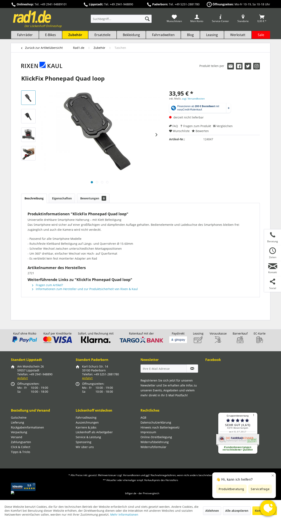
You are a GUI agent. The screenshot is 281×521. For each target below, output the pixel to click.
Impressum (148, 432)
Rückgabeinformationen (27, 427)
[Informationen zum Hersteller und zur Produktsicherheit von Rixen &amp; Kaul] (41, 67)
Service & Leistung (88, 437)
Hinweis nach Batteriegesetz (160, 427)
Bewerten (202, 131)
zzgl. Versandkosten (193, 98)
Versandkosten (131, 475)
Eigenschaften (62, 198)
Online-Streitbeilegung (156, 437)
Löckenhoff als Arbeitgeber (94, 432)
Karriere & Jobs (86, 427)
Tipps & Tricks (20, 452)
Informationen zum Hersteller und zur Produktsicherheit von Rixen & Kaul (86, 289)
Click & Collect (20, 447)
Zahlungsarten (21, 442)
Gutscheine (19, 417)
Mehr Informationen (124, 514)
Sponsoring (83, 442)
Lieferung (17, 422)
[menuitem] (121, 21)
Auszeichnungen (87, 422)
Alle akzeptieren (236, 511)
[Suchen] (147, 19)
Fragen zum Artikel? (49, 285)
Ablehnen (212, 511)
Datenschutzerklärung (155, 422)
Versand (16, 437)
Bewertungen (92, 198)
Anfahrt (22, 378)
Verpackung (19, 432)
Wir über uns (85, 447)
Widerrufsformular (153, 447)
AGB (143, 417)
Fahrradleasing (86, 417)
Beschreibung (34, 198)
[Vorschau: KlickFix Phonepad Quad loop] (28, 97)
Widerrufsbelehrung (154, 442)
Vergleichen (224, 126)
